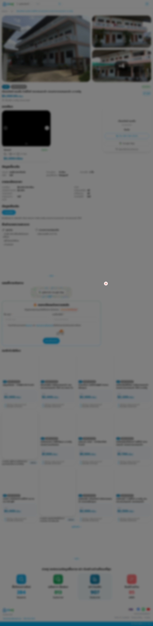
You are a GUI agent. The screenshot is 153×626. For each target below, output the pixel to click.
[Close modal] (106, 283)
